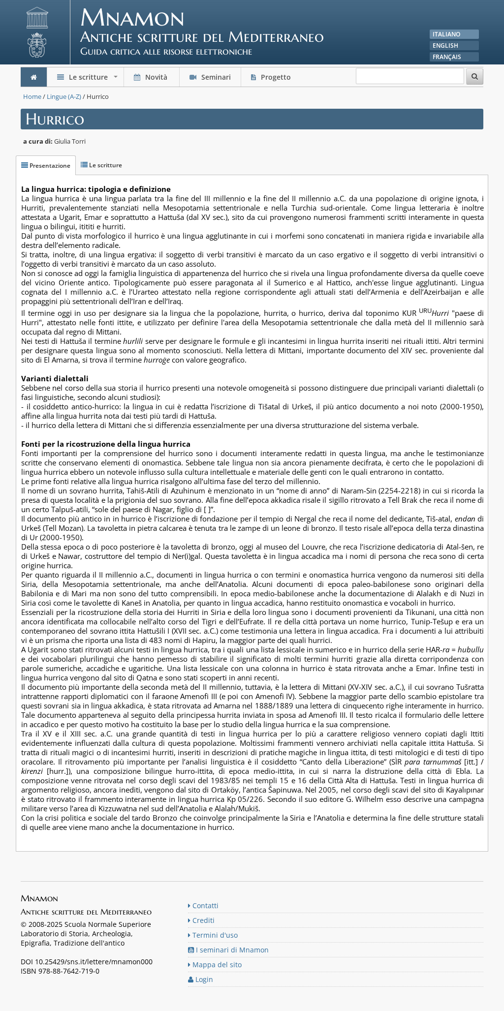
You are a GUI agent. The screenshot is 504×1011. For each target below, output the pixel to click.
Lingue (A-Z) (64, 96)
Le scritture (93, 79)
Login (203, 979)
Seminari (215, 77)
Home (32, 96)
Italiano (446, 34)
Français (447, 57)
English (445, 45)
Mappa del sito (216, 964)
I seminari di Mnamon (231, 949)
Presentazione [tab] (49, 165)
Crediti (202, 920)
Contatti (204, 905)
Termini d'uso (214, 935)
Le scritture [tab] (105, 165)
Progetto (276, 77)
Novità (156, 77)
